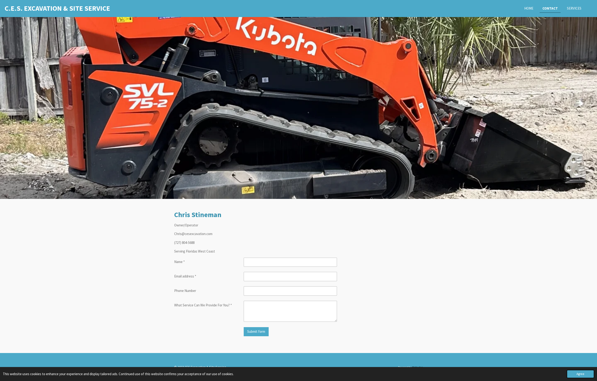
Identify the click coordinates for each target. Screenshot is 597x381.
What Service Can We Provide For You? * (203, 305)
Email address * (185, 276)
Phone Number (185, 290)
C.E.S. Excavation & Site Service (57, 8)
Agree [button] (580, 374)
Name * (179, 262)
